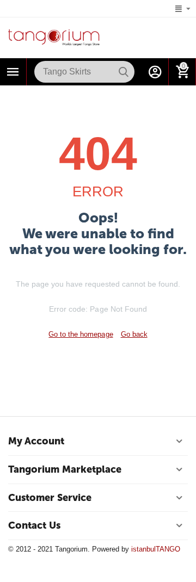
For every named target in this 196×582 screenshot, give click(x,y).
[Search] (123, 72)
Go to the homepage (80, 334)
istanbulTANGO (155, 549)
